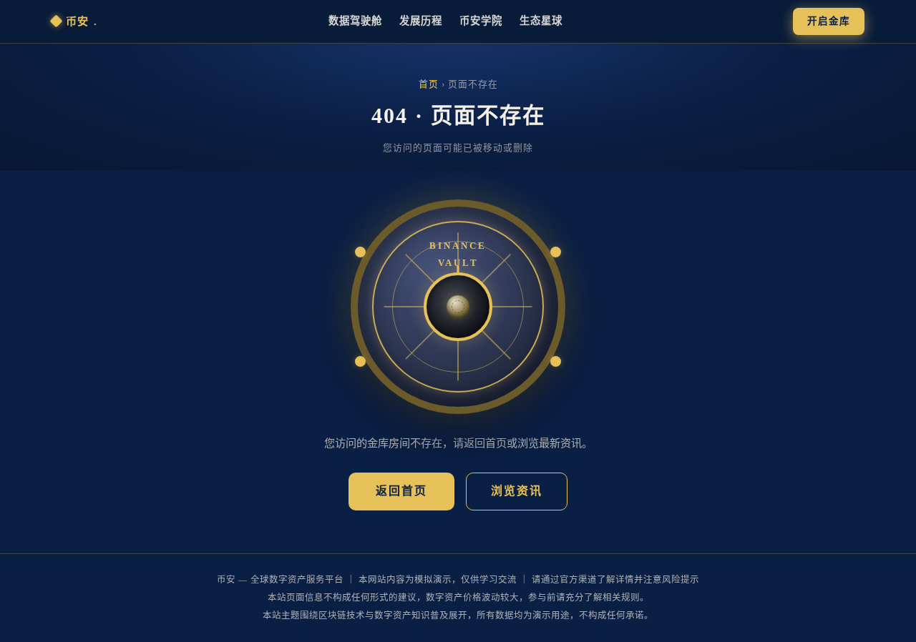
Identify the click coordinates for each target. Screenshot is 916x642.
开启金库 (828, 21)
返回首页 (401, 491)
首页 (429, 84)
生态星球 (541, 20)
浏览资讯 (516, 491)
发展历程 (420, 20)
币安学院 (480, 20)
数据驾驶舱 (355, 20)
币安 (81, 21)
